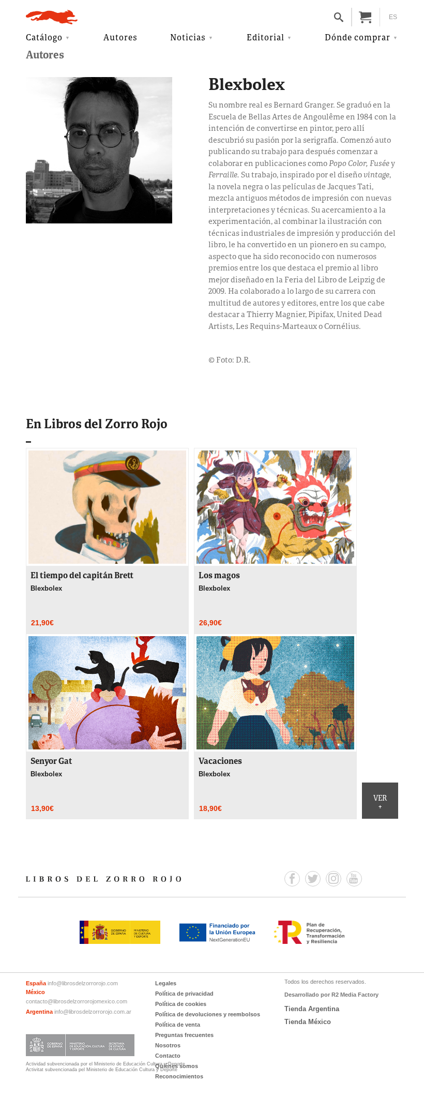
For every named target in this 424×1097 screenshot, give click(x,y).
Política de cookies (180, 1004)
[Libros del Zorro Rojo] (52, 17)
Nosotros (167, 1045)
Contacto (167, 1056)
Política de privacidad (184, 993)
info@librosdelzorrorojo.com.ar (92, 1012)
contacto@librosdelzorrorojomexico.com (76, 1001)
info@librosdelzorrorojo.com (83, 983)
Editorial (265, 38)
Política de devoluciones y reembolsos (207, 1014)
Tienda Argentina (311, 1009)
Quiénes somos (176, 1066)
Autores (120, 38)
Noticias (188, 38)
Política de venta (177, 1024)
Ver (380, 803)
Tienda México (307, 1022)
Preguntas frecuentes (184, 1035)
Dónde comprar (357, 38)
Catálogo (44, 38)
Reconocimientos (179, 1076)
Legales (165, 983)
